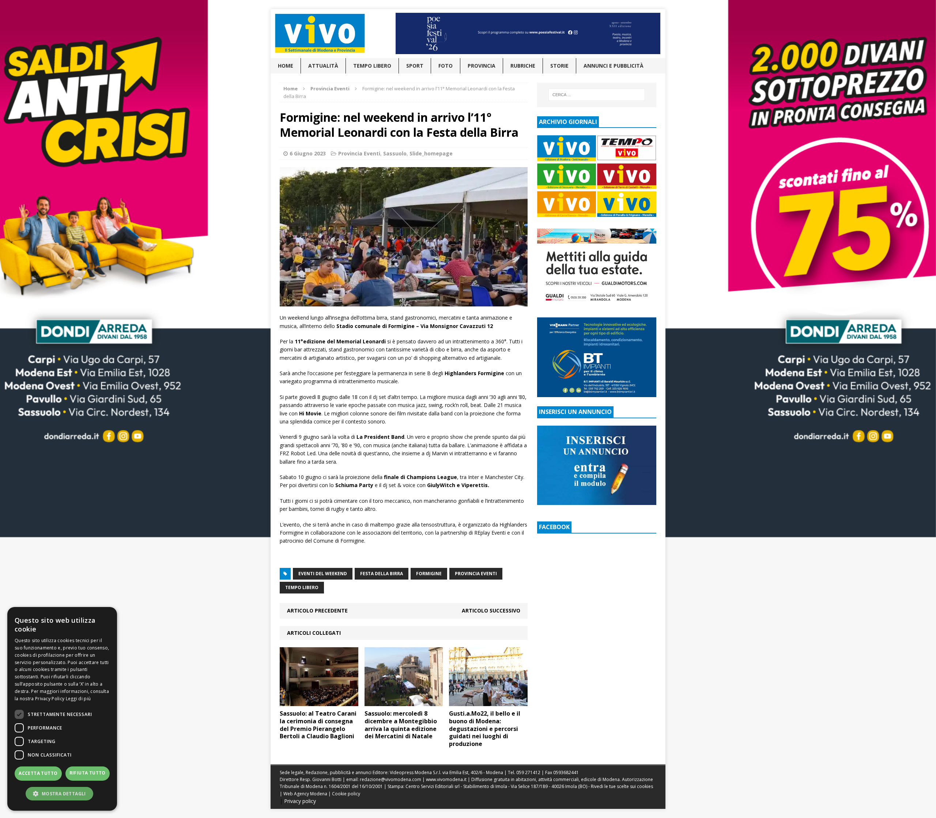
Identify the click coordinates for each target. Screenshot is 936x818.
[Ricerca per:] (596, 94)
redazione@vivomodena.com (390, 779)
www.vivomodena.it (446, 779)
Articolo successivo (491, 610)
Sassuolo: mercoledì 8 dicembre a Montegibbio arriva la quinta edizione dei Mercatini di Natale (401, 724)
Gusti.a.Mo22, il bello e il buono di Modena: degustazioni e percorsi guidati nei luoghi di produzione (484, 728)
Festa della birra (381, 573)
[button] (62, 793)
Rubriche (522, 65)
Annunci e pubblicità (614, 65)
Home (285, 65)
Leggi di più (78, 699)
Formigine (429, 573)
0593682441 (566, 772)
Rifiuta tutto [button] (87, 773)
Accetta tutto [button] (38, 773)
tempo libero (301, 587)
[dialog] (62, 709)
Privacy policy (300, 801)
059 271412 (528, 772)
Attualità (323, 65)
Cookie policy (346, 794)
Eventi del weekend (322, 573)
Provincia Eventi (359, 153)
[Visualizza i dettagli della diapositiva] (528, 33)
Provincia (481, 65)
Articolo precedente (317, 610)
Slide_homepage (431, 153)
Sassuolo (395, 153)
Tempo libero (372, 65)
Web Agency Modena (305, 794)
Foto (445, 65)
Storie (559, 65)
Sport (414, 65)
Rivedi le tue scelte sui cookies (622, 786)
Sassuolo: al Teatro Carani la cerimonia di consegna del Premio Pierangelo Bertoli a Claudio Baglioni (318, 724)
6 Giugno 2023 (308, 153)
